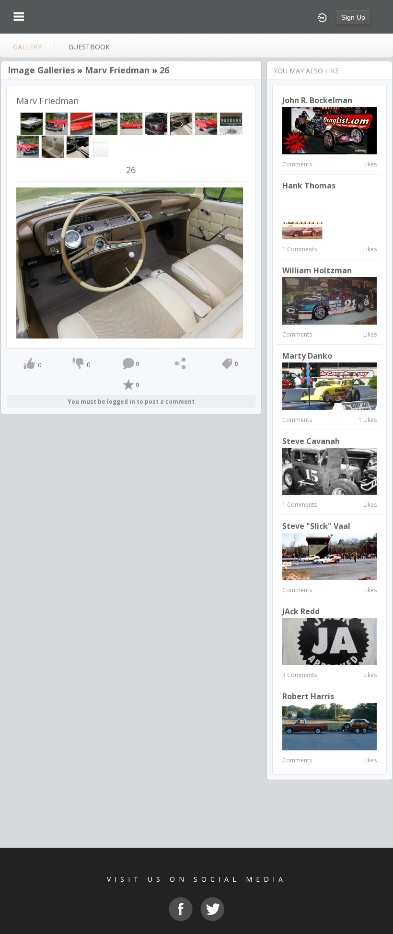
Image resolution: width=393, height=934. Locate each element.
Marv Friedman (117, 70)
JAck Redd (301, 611)
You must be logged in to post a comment (131, 401)
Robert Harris (308, 696)
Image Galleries (41, 70)
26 (164, 70)
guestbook (89, 46)
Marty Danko (307, 355)
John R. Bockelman (317, 100)
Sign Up (353, 17)
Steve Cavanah (311, 441)
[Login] (322, 17)
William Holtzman (317, 270)
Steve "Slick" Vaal (316, 526)
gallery (27, 46)
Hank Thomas (308, 185)
